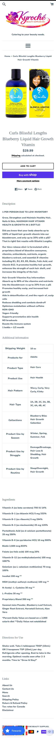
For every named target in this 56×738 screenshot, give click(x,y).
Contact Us (8, 688)
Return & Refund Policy (14, 703)
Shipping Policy (10, 699)
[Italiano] (25, 727)
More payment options (28, 180)
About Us (7, 685)
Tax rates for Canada (13, 706)
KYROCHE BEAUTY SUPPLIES (36, 726)
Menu (5, 692)
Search (6, 695)
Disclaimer (8, 710)
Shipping (15, 155)
